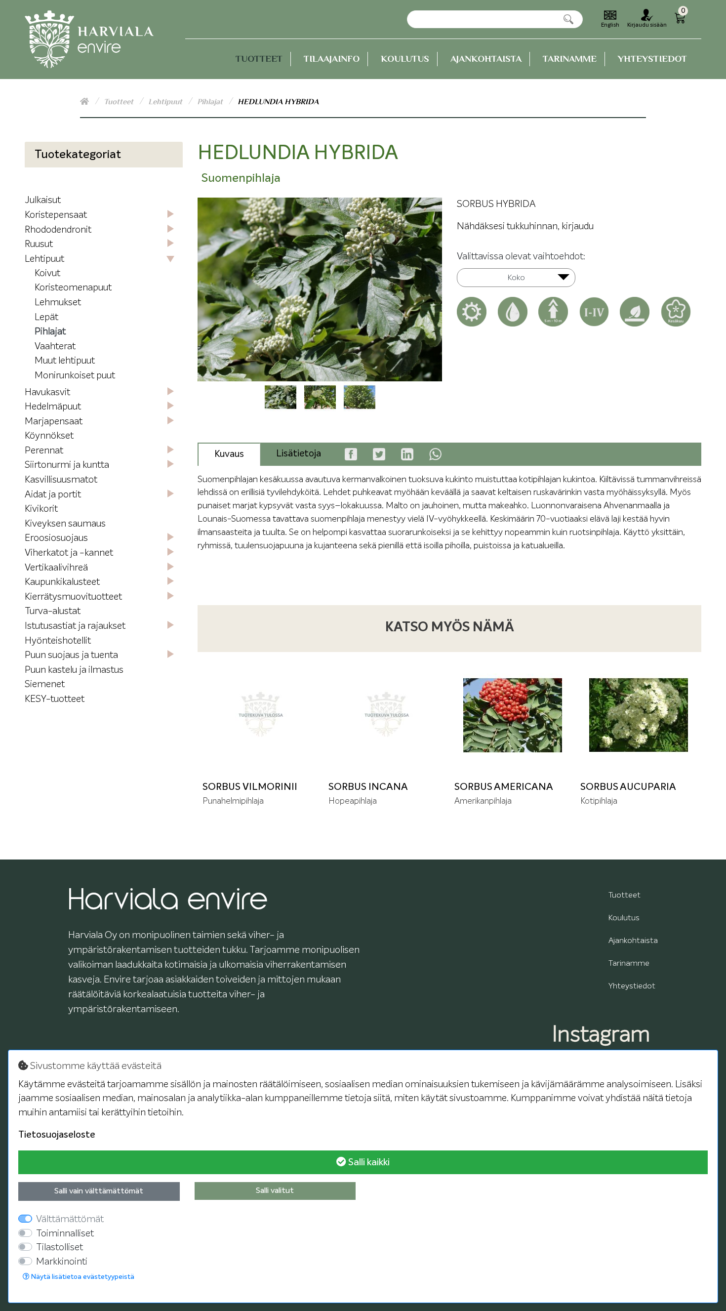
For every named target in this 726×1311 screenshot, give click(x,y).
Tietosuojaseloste (56, 1135)
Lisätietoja (298, 453)
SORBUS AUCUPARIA (628, 787)
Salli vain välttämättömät (98, 1191)
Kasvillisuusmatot (61, 480)
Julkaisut (43, 200)
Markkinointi (61, 1262)
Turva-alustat (53, 611)
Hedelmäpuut (53, 406)
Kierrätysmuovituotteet (73, 597)
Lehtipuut (166, 101)
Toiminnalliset (65, 1233)
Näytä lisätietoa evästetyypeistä (82, 1276)
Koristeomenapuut (73, 287)
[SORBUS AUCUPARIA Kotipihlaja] (638, 715)
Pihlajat (211, 101)
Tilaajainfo (332, 58)
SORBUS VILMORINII (249, 787)
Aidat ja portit (53, 494)
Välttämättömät (70, 1219)
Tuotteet (259, 58)
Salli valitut (275, 1191)
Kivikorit (41, 509)
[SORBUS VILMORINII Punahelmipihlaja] (260, 715)
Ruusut (39, 244)
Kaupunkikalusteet (62, 582)
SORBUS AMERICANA (503, 787)
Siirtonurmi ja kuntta (67, 465)
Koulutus (405, 58)
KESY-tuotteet (54, 699)
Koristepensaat (56, 215)
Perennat (44, 450)
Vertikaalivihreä (56, 568)
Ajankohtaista (486, 58)
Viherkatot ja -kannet (69, 553)
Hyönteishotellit (58, 641)
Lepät (46, 317)
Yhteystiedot (652, 58)
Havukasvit (47, 392)
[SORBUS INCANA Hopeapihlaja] (386, 715)
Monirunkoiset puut (75, 375)
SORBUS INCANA (368, 787)
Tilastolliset (59, 1247)
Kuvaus (229, 454)
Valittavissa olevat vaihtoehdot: (521, 256)
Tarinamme (570, 58)
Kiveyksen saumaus (65, 524)
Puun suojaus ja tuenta (71, 655)
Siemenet (45, 684)
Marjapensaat (53, 421)
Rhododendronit (58, 230)
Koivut (47, 273)
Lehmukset (58, 302)
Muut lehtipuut (65, 361)
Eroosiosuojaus (56, 538)
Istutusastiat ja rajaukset (75, 626)
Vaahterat (55, 346)
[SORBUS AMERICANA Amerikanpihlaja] (512, 715)
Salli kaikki (368, 1162)
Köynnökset (49, 436)
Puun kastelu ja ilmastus (74, 670)
